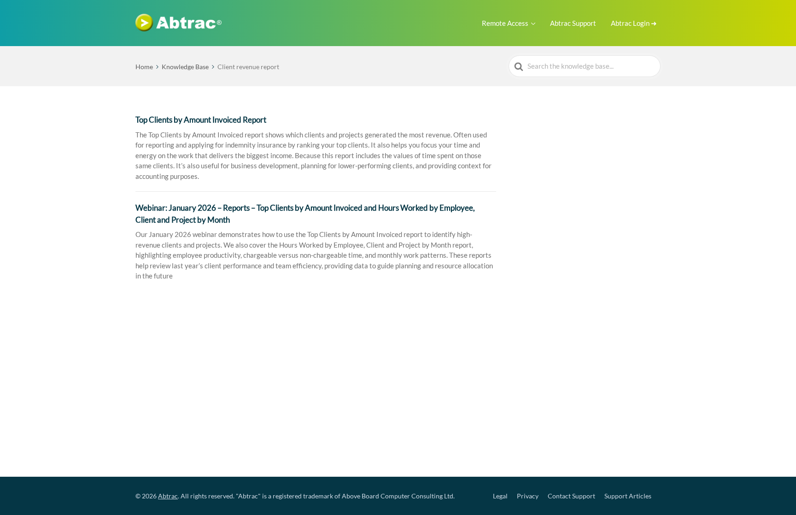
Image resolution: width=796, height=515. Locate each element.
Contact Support (571, 496)
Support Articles (627, 496)
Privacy (527, 496)
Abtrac (168, 496)
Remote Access (505, 23)
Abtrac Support (573, 23)
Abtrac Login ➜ (634, 23)
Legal (500, 496)
